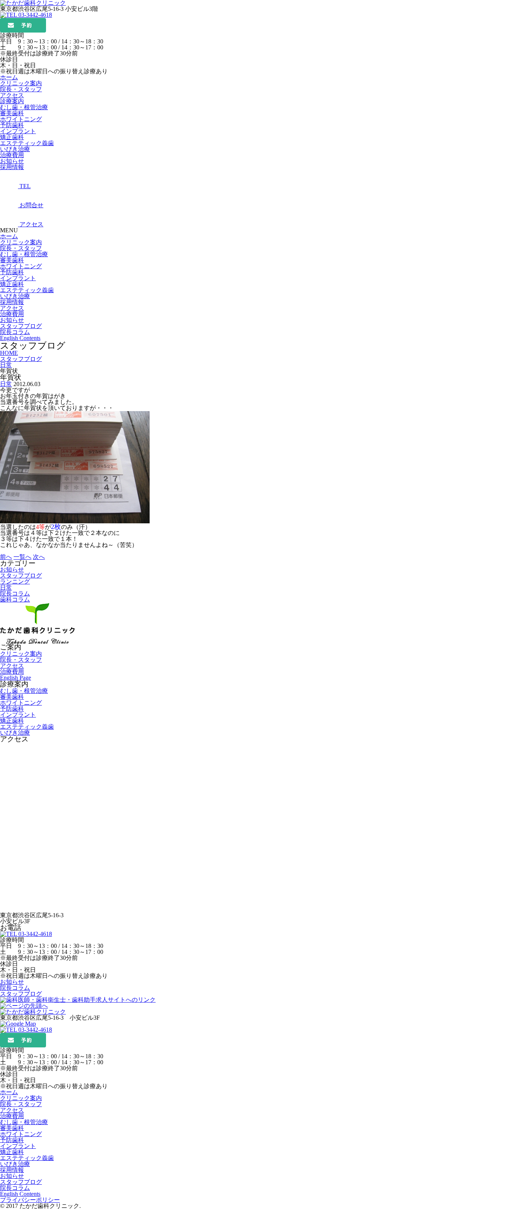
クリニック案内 (21, 242)
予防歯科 (12, 125)
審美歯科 (12, 113)
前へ (6, 557)
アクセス (12, 308)
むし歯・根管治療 (24, 107)
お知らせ (12, 320)
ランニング (15, 581)
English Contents (20, 338)
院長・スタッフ (21, 248)
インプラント (18, 131)
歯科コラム (15, 599)
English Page (15, 677)
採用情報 (12, 302)
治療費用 (12, 314)
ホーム (9, 236)
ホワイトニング (21, 119)
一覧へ (22, 557)
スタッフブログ (21, 326)
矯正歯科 (12, 137)
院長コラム (15, 332)
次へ (39, 557)
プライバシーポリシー (30, 1200)
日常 (6, 384)
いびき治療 (15, 149)
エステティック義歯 (27, 143)
